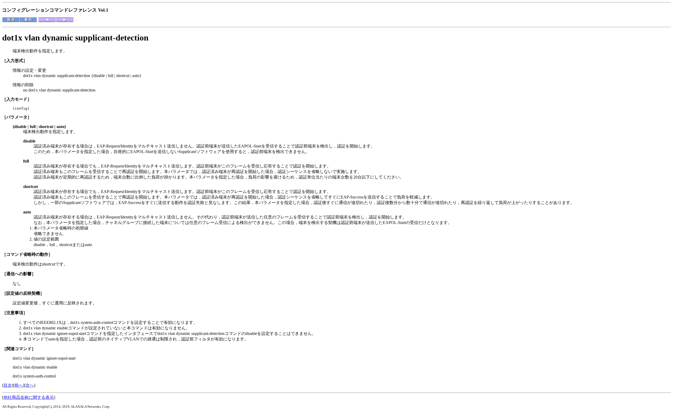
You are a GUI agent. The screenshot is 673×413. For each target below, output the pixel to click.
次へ (30, 385)
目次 (7, 385)
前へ (18, 385)
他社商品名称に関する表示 (28, 397)
